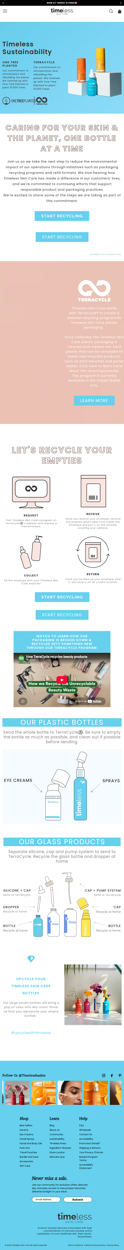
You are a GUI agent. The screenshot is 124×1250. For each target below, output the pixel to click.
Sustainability (57, 1139)
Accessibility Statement (86, 1166)
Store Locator (57, 1152)
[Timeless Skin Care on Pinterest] (120, 1075)
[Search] (111, 11)
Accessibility (86, 1139)
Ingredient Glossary (60, 1148)
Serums (24, 1130)
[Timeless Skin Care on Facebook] (112, 1076)
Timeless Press (58, 1143)
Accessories (26, 1161)
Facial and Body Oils (31, 1143)
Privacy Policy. (113, 1245)
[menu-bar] (7, 11)
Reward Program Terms (88, 1158)
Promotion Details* (89, 1143)
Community (56, 1134)
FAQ (81, 1125)
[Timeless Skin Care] (62, 11)
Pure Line (25, 1148)
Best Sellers (26, 1125)
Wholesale (85, 1130)
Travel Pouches (28, 1152)
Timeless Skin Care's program (32, 520)
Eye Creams (26, 1134)
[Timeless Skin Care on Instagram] (103, 1075)
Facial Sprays (27, 1139)
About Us (55, 1130)
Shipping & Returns (89, 1148)
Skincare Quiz (57, 1157)
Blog (52, 1125)
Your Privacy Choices (91, 1152)
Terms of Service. (75, 1245)
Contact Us (85, 1134)
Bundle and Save (29, 1157)
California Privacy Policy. (95, 1245)
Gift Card (25, 1165)
